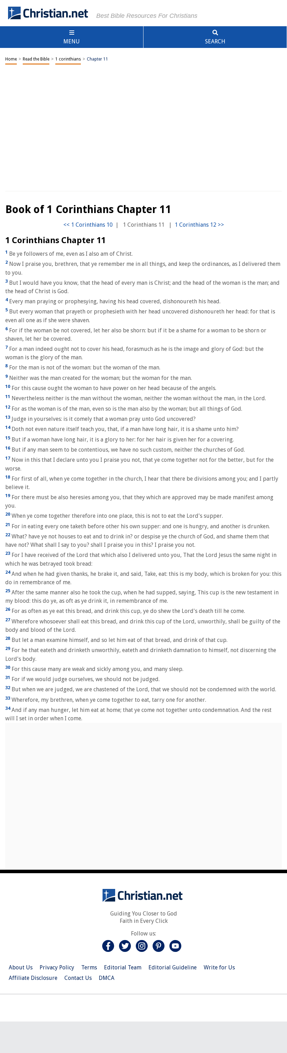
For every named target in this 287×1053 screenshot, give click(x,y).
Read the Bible (36, 59)
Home (11, 59)
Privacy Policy (57, 967)
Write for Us (219, 967)
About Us (21, 967)
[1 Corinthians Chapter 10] (88, 224)
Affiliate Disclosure (33, 978)
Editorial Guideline (172, 967)
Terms (89, 967)
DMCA (106, 978)
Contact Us (78, 978)
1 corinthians (68, 59)
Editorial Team (122, 967)
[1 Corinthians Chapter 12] (199, 224)
